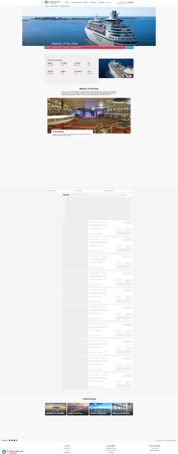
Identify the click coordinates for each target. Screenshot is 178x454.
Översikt (48, 47)
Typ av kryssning (76, 2)
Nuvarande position (76, 47)
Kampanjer (93, 2)
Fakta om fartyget (57, 47)
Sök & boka (102, 2)
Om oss (108, 2)
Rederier (85, 2)
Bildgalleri (66, 47)
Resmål (67, 2)
